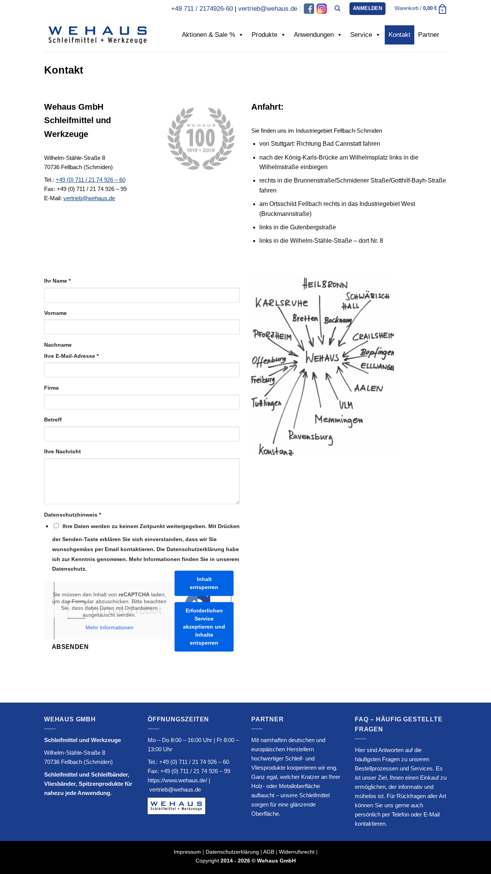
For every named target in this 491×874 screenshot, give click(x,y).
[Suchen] (337, 8)
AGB (268, 852)
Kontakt (399, 34)
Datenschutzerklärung (232, 852)
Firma (51, 388)
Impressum (187, 852)
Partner (428, 34)
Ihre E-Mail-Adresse (71, 356)
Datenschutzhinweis (72, 515)
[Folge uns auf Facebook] (309, 9)
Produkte (264, 34)
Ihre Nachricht (62, 451)
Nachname (58, 345)
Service (361, 34)
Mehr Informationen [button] (109, 627)
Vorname (55, 313)
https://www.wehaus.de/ (177, 780)
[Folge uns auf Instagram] (321, 9)
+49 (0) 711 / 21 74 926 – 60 (90, 179)
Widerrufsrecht (297, 852)
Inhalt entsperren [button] (204, 583)
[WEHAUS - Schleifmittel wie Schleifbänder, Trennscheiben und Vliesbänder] (98, 34)
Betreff (53, 419)
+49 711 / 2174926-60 (202, 8)
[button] (367, 8)
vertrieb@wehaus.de (267, 8)
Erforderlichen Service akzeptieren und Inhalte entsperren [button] (204, 626)
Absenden (70, 647)
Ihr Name (57, 281)
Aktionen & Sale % (208, 34)
